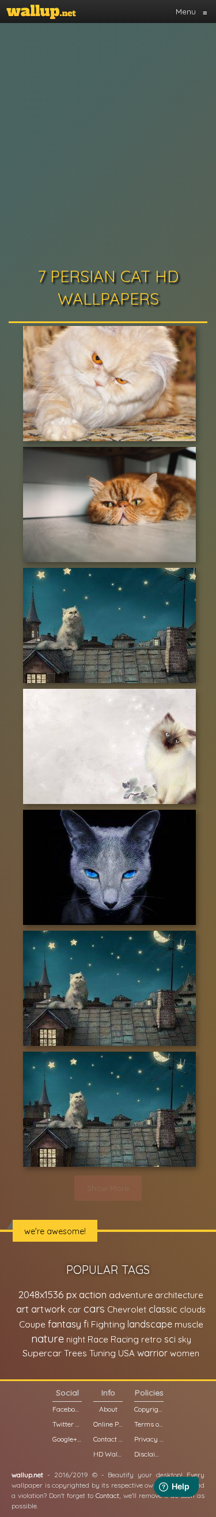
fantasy (64, 1324)
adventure (131, 1294)
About (108, 1409)
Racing (125, 1339)
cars (94, 1308)
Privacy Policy (149, 1439)
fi (86, 1324)
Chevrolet (126, 1309)
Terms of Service (149, 1424)
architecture (179, 1295)
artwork (48, 1309)
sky (184, 1339)
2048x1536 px (47, 1294)
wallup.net (27, 1474)
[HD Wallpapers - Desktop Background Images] (41, 11)
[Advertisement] (108, 143)
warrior (152, 1353)
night (75, 1339)
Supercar (42, 1353)
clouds (193, 1309)
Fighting (108, 1324)
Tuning (102, 1353)
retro (151, 1339)
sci (170, 1339)
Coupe (32, 1324)
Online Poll (108, 1424)
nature (47, 1338)
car (74, 1309)
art (22, 1309)
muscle (189, 1324)
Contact (107, 1495)
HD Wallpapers (108, 1454)
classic (163, 1309)
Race (98, 1339)
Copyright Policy (149, 1409)
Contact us (108, 1439)
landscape (149, 1324)
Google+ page (67, 1439)
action (93, 1294)
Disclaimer (149, 1454)
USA (126, 1353)
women (184, 1353)
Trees (75, 1353)
